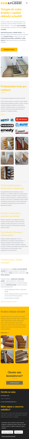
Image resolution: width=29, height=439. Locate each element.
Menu (26, 2)
